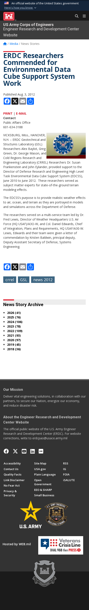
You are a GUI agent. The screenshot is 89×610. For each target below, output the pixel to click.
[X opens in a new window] (15, 451)
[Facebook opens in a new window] (6, 451)
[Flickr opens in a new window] (41, 451)
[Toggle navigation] (82, 16)
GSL (23, 279)
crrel (9, 279)
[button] (20, 8)
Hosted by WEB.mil (17, 544)
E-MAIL (21, 113)
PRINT (8, 113)
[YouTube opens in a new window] (24, 451)
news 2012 (42, 279)
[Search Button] (75, 16)
